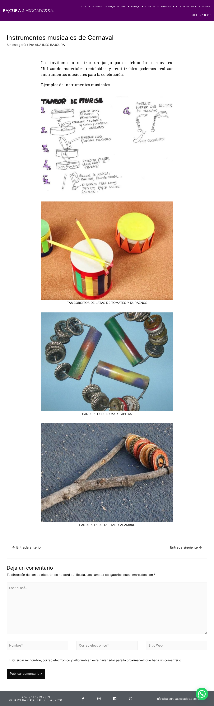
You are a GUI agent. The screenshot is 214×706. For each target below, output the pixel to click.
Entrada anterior (27, 547)
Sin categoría (16, 45)
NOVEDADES (164, 6)
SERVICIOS (101, 6)
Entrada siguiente (186, 547)
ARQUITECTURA (117, 6)
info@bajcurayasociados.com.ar (178, 698)
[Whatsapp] (130, 698)
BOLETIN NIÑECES (201, 14)
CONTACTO (182, 6)
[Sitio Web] (176, 646)
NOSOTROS (87, 6)
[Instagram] (99, 698)
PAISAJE (135, 6)
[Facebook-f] (83, 698)
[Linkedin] (115, 698)
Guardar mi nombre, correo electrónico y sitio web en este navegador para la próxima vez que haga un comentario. (97, 660)
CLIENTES (150, 6)
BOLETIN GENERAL (201, 6)
